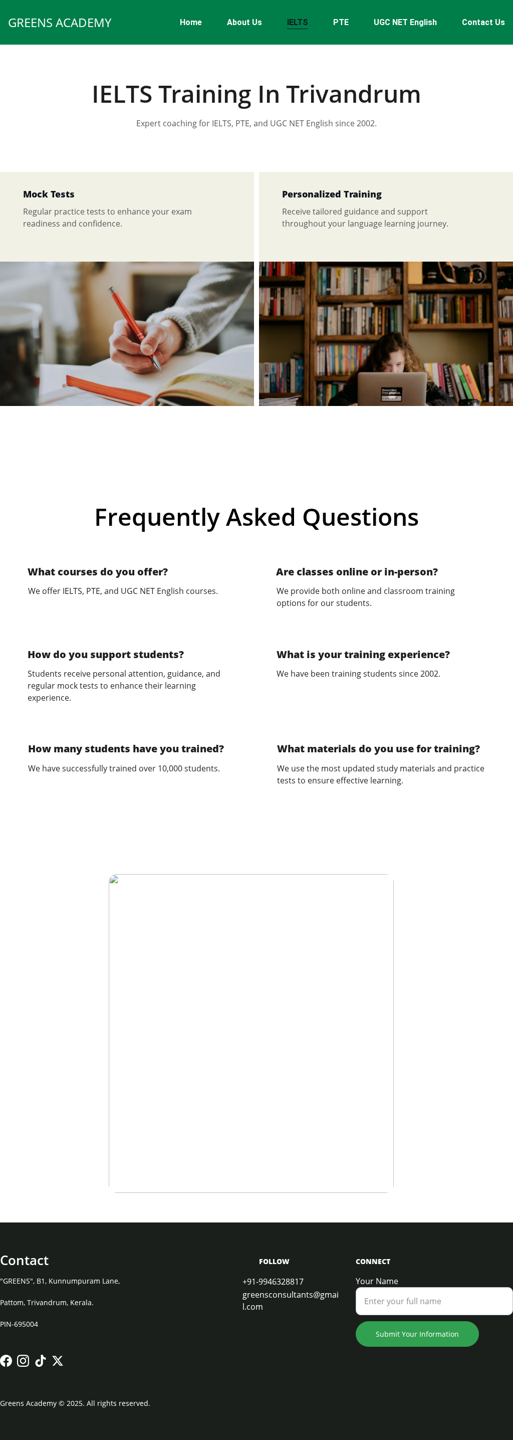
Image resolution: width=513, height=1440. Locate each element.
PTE (341, 22)
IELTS (297, 22)
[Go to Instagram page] (23, 1361)
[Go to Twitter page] (58, 1361)
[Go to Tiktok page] (41, 1361)
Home (191, 22)
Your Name (377, 1281)
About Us (244, 22)
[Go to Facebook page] (6, 1361)
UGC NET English (405, 22)
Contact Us (483, 22)
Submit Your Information (417, 1334)
